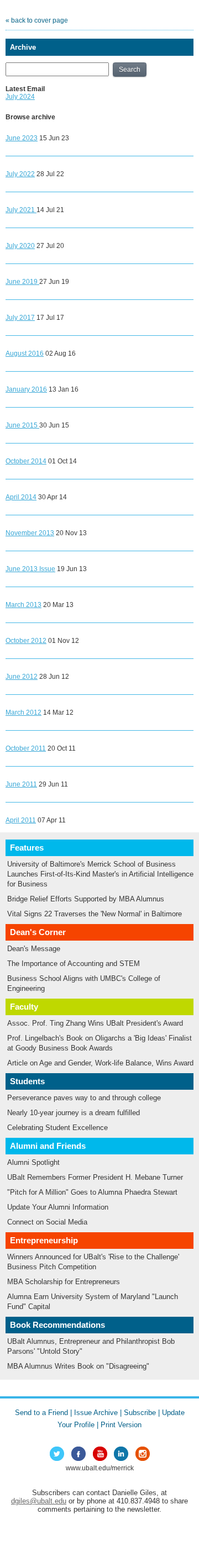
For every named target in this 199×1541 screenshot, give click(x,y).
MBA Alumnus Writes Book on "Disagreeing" (78, 1366)
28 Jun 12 (54, 676)
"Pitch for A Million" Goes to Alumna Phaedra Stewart (92, 1192)
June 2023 (22, 138)
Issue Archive (96, 1412)
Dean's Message (33, 948)
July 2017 (20, 317)
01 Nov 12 (63, 641)
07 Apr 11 (52, 820)
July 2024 (20, 97)
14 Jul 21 (50, 210)
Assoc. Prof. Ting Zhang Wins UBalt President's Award (95, 1023)
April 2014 (21, 497)
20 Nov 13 (71, 533)
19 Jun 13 (72, 569)
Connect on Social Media (47, 1222)
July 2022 (20, 174)
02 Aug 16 (60, 353)
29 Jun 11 (53, 784)
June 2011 (21, 784)
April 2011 (21, 820)
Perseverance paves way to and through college (84, 1098)
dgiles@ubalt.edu (38, 1501)
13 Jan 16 (63, 389)
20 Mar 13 (58, 605)
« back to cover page (37, 20)
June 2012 (22, 676)
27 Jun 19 (54, 282)
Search (129, 69)
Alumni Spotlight (33, 1162)
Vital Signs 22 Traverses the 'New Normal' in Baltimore (94, 914)
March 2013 (23, 605)
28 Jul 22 (50, 174)
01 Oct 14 (62, 461)
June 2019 (22, 282)
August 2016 (25, 353)
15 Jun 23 (54, 138)
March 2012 (23, 712)
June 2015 (22, 425)
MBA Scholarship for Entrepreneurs (63, 1282)
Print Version (121, 1425)
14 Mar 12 (58, 712)
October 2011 (26, 748)
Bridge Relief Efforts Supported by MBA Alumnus (85, 899)
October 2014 (26, 461)
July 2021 (21, 210)
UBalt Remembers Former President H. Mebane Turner (95, 1177)
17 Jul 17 (50, 317)
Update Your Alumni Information (57, 1207)
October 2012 (26, 641)
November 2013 (30, 533)
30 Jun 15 (54, 425)
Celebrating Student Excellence (57, 1127)
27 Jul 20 (50, 246)
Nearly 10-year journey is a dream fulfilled (73, 1113)
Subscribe (140, 1412)
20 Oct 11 (62, 748)
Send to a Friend (41, 1412)
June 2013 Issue (30, 569)
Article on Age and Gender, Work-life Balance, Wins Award (100, 1063)
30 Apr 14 (52, 497)
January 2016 (26, 389)
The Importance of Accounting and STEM (73, 963)
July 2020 (20, 246)
